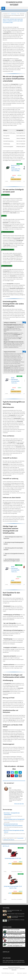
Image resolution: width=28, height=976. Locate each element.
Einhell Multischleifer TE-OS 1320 (13, 858)
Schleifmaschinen (11, 968)
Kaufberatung (13, 14)
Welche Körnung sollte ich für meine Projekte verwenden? (13, 548)
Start (9, 14)
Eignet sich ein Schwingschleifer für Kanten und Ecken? (14, 554)
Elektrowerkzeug (5, 968)
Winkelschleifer (14, 969)
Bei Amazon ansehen (16, 179)
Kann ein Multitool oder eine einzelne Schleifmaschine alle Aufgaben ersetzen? (12, 559)
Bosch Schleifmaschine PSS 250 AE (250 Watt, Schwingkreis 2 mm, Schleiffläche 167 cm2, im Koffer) (15, 945)
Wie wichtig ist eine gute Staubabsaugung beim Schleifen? (14, 543)
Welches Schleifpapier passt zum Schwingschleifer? (14, 819)
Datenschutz (19, 973)
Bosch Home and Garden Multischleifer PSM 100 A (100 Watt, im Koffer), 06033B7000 (16, 168)
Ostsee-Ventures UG (10, 973)
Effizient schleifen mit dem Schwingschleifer (15, 913)
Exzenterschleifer (22, 968)
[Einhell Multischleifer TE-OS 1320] (13, 856)
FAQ (18, 14)
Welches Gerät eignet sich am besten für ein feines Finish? (13, 537)
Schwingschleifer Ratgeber (14, 3)
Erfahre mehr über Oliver (19, 803)
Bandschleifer (17, 968)
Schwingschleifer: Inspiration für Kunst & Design (18, 916)
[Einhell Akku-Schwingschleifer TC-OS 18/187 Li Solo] (13, 884)
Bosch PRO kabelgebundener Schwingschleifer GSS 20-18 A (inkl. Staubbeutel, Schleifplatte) (16, 936)
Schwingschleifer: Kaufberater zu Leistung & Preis (15, 920)
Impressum (25, 973)
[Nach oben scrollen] (26, 974)
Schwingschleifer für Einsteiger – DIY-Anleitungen (14, 911)
